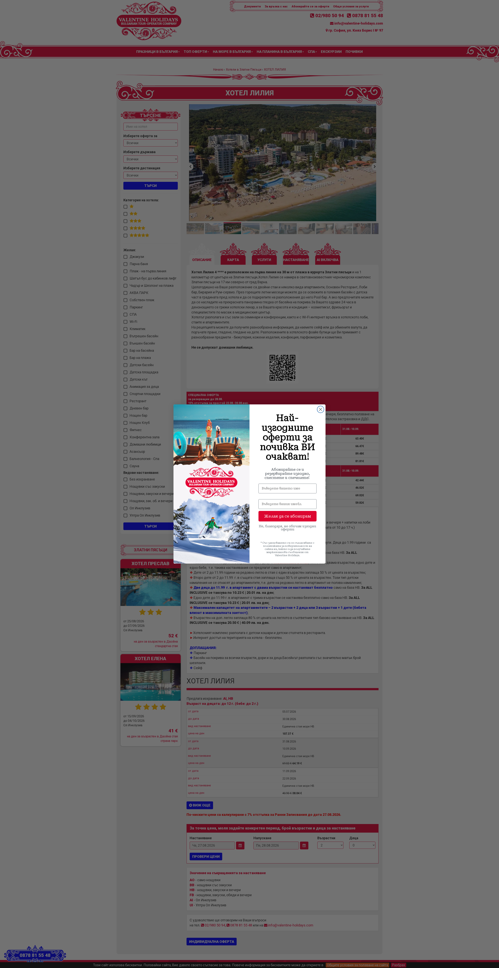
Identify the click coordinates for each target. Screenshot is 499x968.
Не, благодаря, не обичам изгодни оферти (287, 527)
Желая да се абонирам (287, 516)
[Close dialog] (320, 409)
